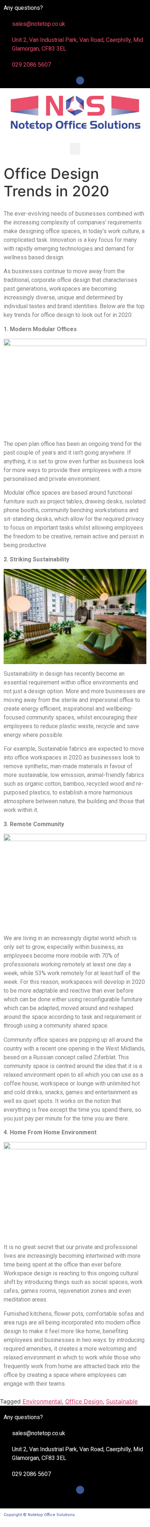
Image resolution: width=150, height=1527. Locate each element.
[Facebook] (80, 80)
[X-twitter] (70, 80)
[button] (75, 149)
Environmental (42, 1401)
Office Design (84, 1401)
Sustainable (122, 1401)
